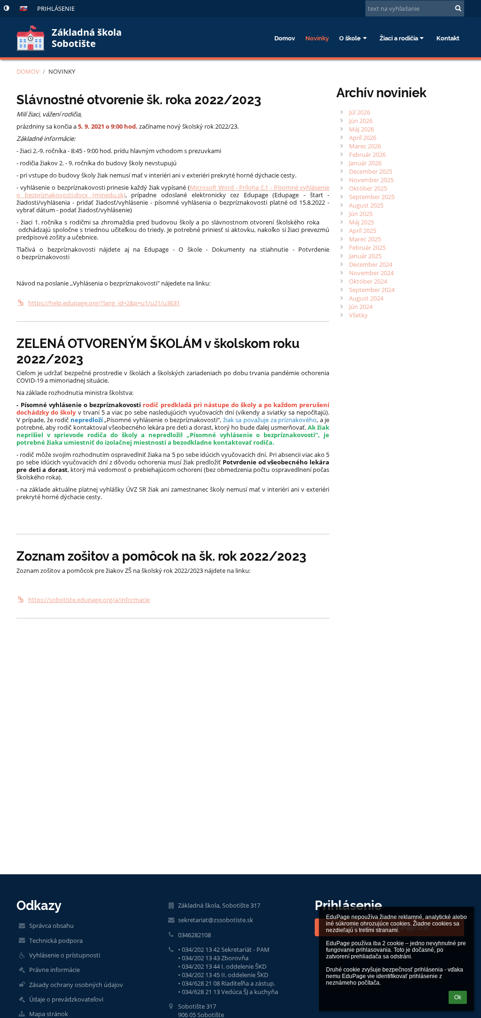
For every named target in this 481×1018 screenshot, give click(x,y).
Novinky (61, 71)
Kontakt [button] (447, 38)
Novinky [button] (317, 38)
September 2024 (372, 289)
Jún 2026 (360, 120)
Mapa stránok (48, 1014)
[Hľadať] (458, 8)
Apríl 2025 (362, 230)
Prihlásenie (56, 8)
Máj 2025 (361, 222)
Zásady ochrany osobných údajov (76, 984)
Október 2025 (368, 188)
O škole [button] (350, 38)
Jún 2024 (360, 306)
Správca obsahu (51, 925)
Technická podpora (56, 940)
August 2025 (366, 205)
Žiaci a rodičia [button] (399, 38)
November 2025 (371, 180)
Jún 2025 (360, 213)
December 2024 (370, 264)
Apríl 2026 (362, 137)
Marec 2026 (365, 146)
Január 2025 (365, 256)
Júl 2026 (359, 112)
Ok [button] (457, 997)
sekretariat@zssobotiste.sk (215, 920)
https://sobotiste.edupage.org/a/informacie (89, 599)
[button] (6, 8)
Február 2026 (367, 154)
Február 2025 (367, 247)
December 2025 (370, 171)
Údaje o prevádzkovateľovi (66, 999)
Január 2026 (365, 163)
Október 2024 (368, 281)
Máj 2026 (361, 129)
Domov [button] (284, 38)
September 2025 (372, 197)
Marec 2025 (365, 239)
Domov (27, 71)
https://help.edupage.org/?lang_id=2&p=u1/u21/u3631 (104, 303)
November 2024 (371, 273)
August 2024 (366, 298)
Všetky (358, 315)
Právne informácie (54, 969)
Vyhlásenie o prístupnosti (64, 955)
